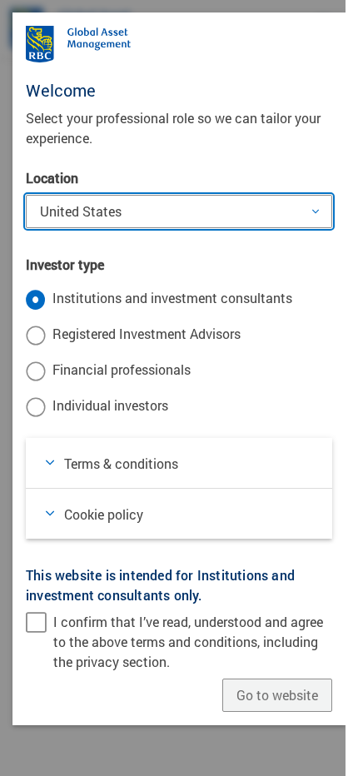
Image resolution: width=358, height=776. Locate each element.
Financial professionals (121, 369)
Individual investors (110, 405)
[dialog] (179, 388)
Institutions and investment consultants (172, 297)
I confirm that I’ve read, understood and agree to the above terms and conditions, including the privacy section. (188, 641)
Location (52, 178)
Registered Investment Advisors (146, 333)
